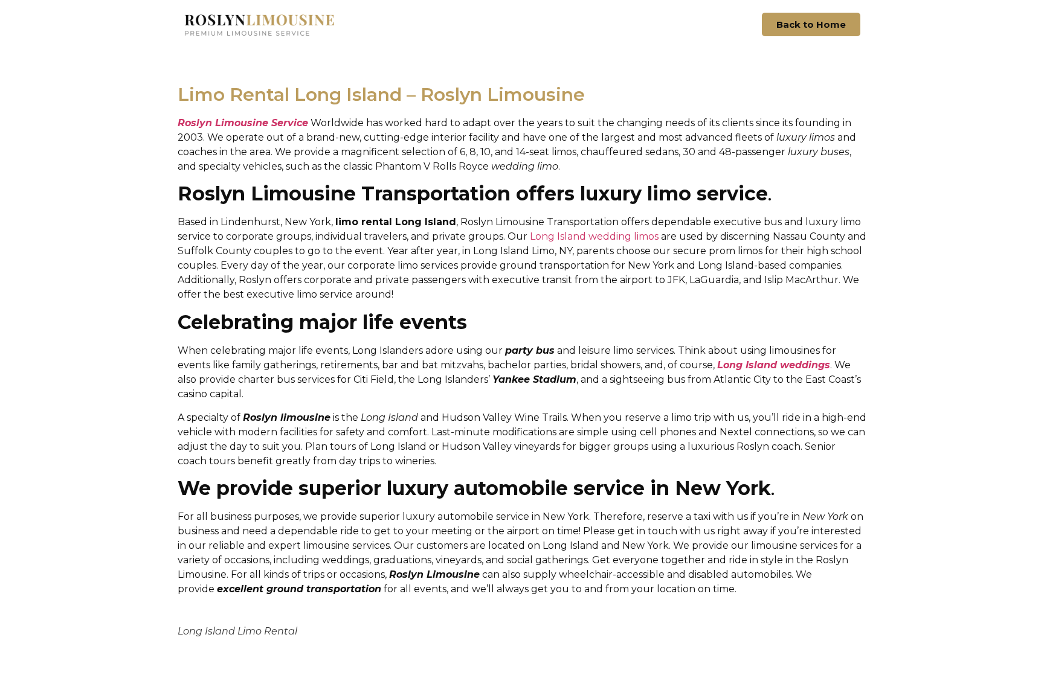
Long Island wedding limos (594, 236)
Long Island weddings (773, 365)
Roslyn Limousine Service (243, 123)
